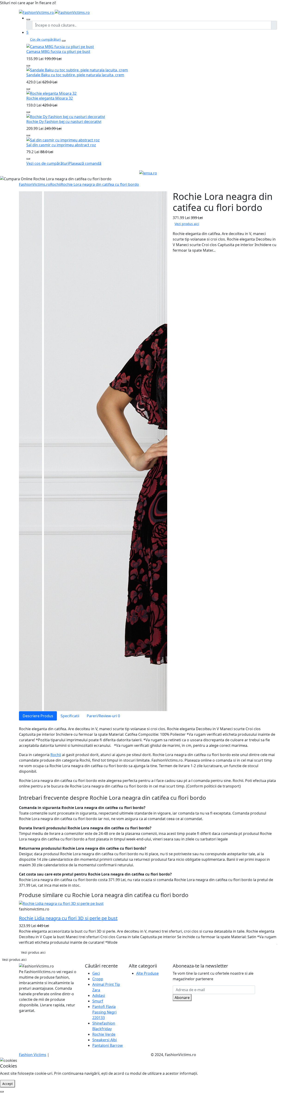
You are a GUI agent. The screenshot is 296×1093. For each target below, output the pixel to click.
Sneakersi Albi (104, 1039)
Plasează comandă (85, 163)
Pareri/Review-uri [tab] (103, 715)
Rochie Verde (103, 1034)
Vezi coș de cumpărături (47, 163)
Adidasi (98, 995)
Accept (7, 1083)
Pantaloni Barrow (107, 1045)
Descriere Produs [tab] (38, 715)
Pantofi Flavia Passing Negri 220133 (104, 1012)
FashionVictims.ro (34, 184)
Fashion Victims (32, 1054)
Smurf (97, 1001)
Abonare (182, 997)
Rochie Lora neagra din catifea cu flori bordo (100, 184)
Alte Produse (147, 973)
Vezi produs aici (187, 224)
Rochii (55, 184)
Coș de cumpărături (45, 39)
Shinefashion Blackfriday (103, 1026)
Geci (96, 973)
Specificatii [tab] (70, 715)
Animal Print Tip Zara (106, 987)
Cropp (97, 978)
